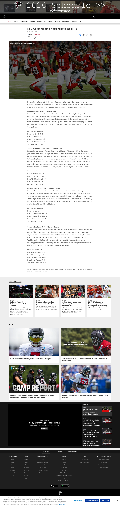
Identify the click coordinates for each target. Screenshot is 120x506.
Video (12, 462)
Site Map (12, 475)
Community (12, 472)
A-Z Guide (43, 464)
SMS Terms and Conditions (64, 480)
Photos (12, 464)
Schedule (26, 459)
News (12, 459)
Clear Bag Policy (42, 467)
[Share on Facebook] (80, 36)
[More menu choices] (60, 17)
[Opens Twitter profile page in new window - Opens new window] (35, 38)
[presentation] (110, 319)
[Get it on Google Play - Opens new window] (65, 487)
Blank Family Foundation (104, 459)
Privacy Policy (61, 504)
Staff (26, 478)
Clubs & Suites (64, 470)
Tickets (64, 462)
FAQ (64, 478)
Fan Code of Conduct (43, 470)
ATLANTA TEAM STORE (85, 462)
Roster (26, 462)
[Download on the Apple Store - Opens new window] (54, 486)
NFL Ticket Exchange (64, 472)
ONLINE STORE (85, 459)
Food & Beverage (43, 472)
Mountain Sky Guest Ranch (104, 464)
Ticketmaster (64, 467)
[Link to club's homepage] (5, 17)
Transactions (26, 470)
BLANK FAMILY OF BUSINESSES (104, 456)
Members (64, 459)
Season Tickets (64, 464)
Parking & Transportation (42, 462)
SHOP (85, 456)
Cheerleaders (12, 470)
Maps (43, 459)
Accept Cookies (105, 500)
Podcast (12, 467)
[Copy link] (90, 35)
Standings (26, 472)
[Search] (94, 17)
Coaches (26, 475)
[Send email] (87, 36)
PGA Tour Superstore (104, 467)
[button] (60, 70)
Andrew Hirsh (37, 34)
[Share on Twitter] (84, 36)
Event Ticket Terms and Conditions (64, 475)
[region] (60, 501)
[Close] (117, 500)
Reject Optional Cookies (92, 500)
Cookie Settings (78, 500)
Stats (26, 464)
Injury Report (26, 467)
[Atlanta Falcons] (60, 493)
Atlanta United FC (104, 462)
